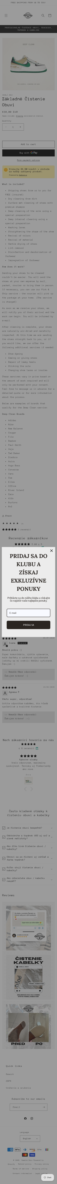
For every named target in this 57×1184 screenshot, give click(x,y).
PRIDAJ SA (28, 624)
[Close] (51, 550)
